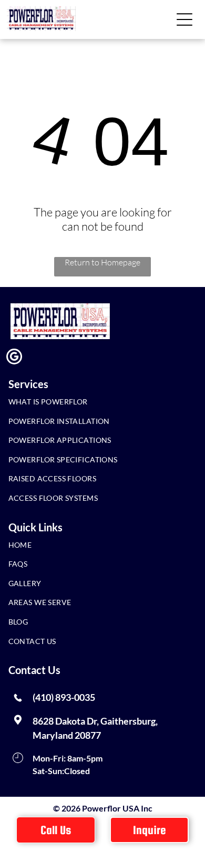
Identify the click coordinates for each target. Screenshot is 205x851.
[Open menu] (184, 19)
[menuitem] (94, 404)
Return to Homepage (102, 262)
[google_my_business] (14, 358)
